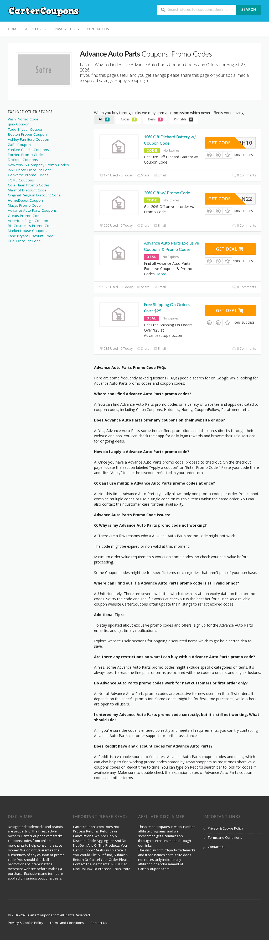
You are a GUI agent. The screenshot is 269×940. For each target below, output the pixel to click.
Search (248, 10)
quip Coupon (18, 124)
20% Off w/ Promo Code (167, 193)
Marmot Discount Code (27, 190)
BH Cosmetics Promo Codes (31, 225)
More (161, 273)
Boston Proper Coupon (27, 134)
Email (161, 175)
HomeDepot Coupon (25, 200)
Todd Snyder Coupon (25, 129)
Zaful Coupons (20, 144)
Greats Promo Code (25, 215)
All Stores (35, 29)
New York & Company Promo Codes (38, 164)
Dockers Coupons (23, 159)
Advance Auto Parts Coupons (32, 210)
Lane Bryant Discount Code (30, 235)
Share (144, 175)
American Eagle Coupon (28, 220)
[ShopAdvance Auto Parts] (44, 69)
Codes (128, 119)
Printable (183, 119)
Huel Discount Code (24, 240)
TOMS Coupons (21, 180)
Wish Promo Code (23, 119)
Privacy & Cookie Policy (225, 828)
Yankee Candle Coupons (28, 149)
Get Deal (227, 249)
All (103, 119)
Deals (154, 119)
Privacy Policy (66, 29)
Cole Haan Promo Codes (29, 185)
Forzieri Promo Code (25, 154)
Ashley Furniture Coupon (28, 139)
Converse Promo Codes (28, 174)
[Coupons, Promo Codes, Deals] (44, 11)
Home (13, 29)
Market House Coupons (27, 230)
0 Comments (246, 175)
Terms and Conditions (225, 837)
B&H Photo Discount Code (30, 169)
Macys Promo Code (24, 205)
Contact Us (98, 29)
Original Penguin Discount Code (34, 195)
